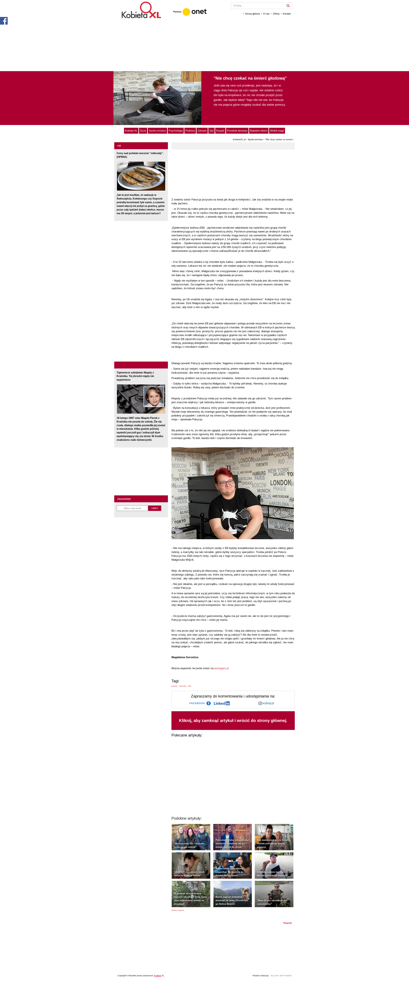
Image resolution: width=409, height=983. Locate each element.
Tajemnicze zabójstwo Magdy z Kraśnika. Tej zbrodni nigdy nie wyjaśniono (135, 376)
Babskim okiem (258, 130)
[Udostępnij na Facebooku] (200, 703)
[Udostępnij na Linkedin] (222, 703)
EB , (190, 686)
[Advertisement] (204, 44)
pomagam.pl (221, 668)
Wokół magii (277, 130)
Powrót (287, 923)
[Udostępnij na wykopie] (266, 703)
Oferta (276, 13)
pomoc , (175, 686)
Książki (220, 130)
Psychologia (176, 130)
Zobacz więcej (177, 910)
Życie (143, 130)
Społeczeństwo (157, 130)
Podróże (190, 130)
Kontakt (287, 13)
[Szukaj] (288, 5)
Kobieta (157, 976)
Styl (211, 130)
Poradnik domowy (237, 130)
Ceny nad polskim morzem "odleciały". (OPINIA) (140, 155)
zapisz (154, 508)
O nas (266, 13)
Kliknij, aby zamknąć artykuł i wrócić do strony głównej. (233, 720)
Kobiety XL (131, 130)
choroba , (183, 686)
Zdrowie (202, 130)
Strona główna (252, 13)
